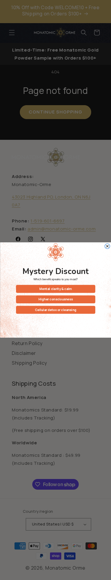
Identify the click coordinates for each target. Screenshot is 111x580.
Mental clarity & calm (55, 289)
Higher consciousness (55, 299)
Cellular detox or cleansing (55, 309)
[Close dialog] (107, 246)
